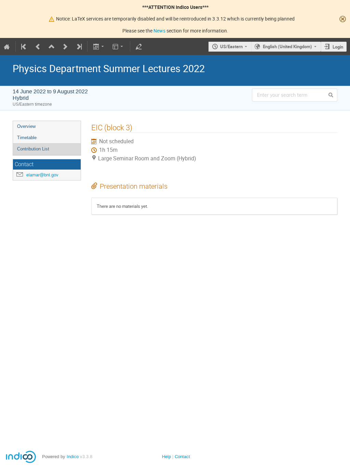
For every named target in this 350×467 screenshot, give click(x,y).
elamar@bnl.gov (42, 175)
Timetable (27, 137)
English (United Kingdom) (287, 46)
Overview (26, 126)
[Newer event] (65, 46)
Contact (182, 456)
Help (166, 456)
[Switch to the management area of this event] (139, 46)
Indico (73, 456)
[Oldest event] (24, 46)
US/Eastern (231, 46)
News (159, 30)
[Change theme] (118, 46)
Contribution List (33, 148)
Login (338, 47)
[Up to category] (51, 46)
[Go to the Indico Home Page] (7, 46)
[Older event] (38, 46)
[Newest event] (78, 46)
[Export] (99, 46)
